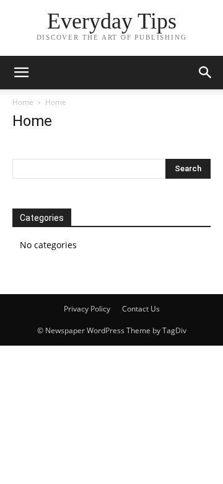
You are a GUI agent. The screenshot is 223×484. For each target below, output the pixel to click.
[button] (21, 72)
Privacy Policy (87, 308)
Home (22, 102)
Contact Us (141, 308)
